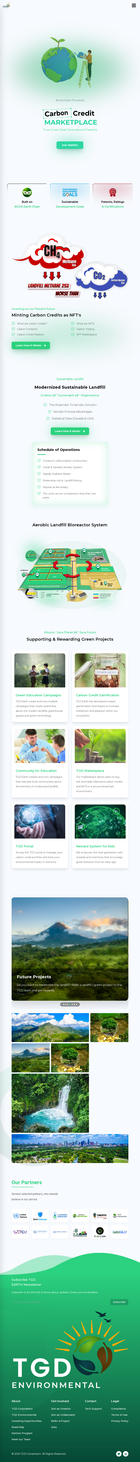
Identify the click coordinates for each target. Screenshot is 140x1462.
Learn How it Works (29, 345)
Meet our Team (21, 1439)
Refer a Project (60, 1421)
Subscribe (119, 1302)
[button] (64, 1004)
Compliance (118, 1408)
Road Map (18, 1427)
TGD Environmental (24, 1414)
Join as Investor (61, 1408)
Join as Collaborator (63, 1414)
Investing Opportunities (27, 1421)
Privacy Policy (119, 1421)
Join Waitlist (70, 145)
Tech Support (93, 1408)
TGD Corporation (22, 1408)
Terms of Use (119, 1414)
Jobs (54, 1427)
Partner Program (22, 1433)
